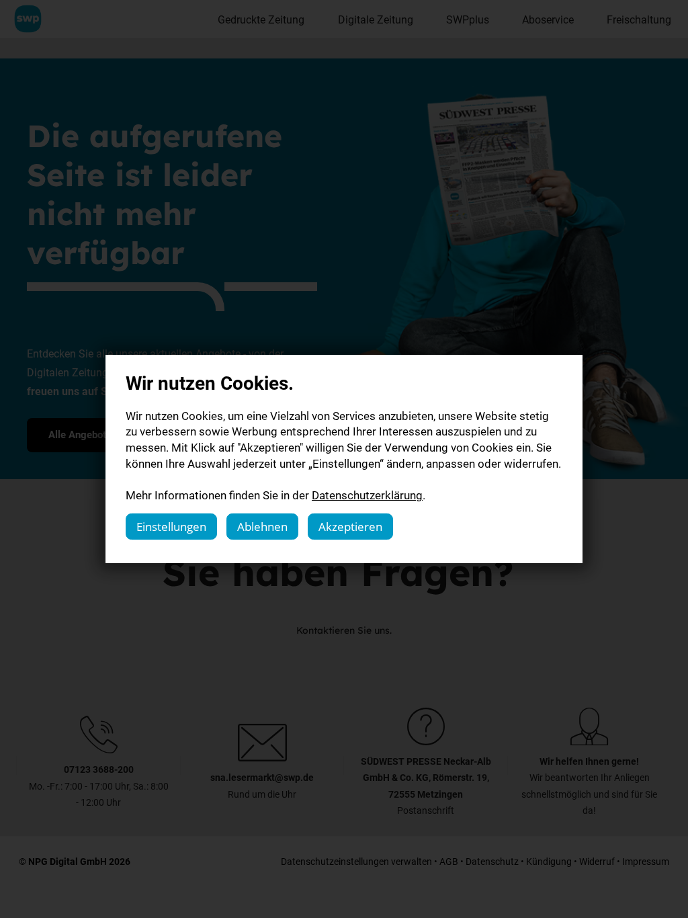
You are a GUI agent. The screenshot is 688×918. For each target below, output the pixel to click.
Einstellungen (171, 526)
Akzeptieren (350, 526)
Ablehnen (262, 526)
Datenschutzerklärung (367, 495)
